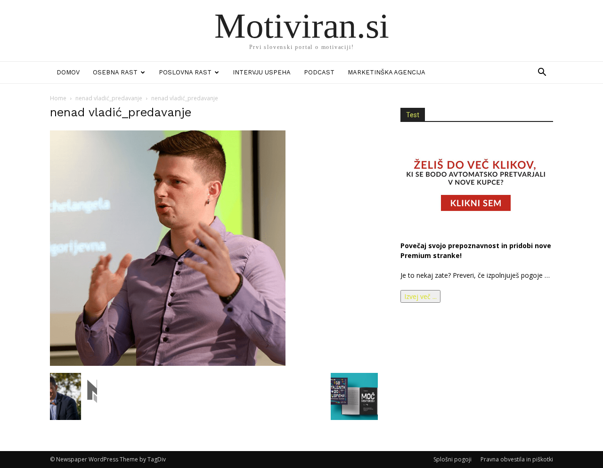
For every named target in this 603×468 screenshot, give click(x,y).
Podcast (319, 72)
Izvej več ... (420, 296)
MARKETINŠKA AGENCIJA (386, 72)
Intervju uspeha (262, 72)
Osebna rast (115, 72)
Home (58, 98)
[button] (541, 73)
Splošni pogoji (452, 459)
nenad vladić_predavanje (108, 98)
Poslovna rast (185, 72)
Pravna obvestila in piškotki (517, 459)
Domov (68, 72)
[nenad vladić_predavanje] (167, 363)
